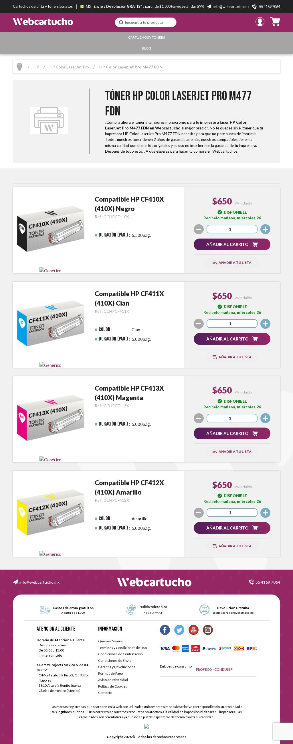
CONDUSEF (223, 669)
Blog (146, 48)
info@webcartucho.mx (39, 582)
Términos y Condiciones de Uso (122, 647)
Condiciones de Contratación (120, 654)
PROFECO (204, 669)
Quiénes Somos (110, 641)
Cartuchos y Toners (146, 37)
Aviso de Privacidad (113, 680)
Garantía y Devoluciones (116, 667)
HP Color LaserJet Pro (69, 66)
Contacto (105, 692)
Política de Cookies (112, 686)
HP (36, 66)
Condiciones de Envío (114, 660)
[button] (232, 244)
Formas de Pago (110, 673)
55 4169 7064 (268, 582)
